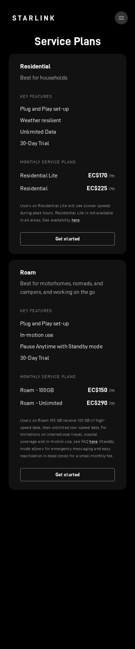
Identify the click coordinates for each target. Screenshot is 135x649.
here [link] (76, 220)
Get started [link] (67, 238)
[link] (33, 18)
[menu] (121, 17)
